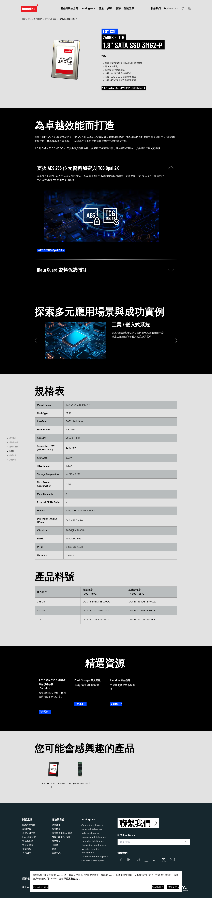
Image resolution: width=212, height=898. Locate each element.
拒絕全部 (156, 887)
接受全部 (172, 887)
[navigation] (88, 8)
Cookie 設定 (39, 887)
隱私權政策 (72, 879)
